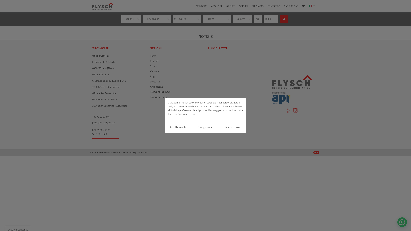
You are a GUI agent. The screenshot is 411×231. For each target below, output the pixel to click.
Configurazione (206, 127)
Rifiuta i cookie (233, 127)
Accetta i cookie (178, 127)
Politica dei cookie (187, 114)
